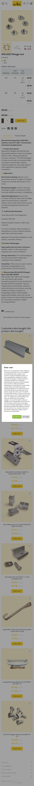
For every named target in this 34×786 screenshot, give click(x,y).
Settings (26, 417)
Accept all (17, 417)
